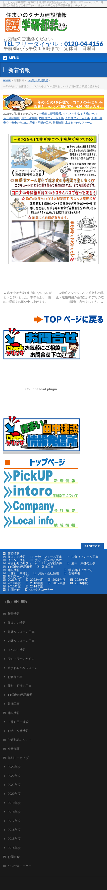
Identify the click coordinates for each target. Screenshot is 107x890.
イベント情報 (71, 113)
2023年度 (14, 579)
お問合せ (14, 589)
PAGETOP (92, 546)
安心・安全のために (15, 122)
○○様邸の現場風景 (38, 80)
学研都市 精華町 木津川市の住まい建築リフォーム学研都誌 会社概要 (40, 506)
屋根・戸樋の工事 (40, 122)
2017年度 (59, 583)
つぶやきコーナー (41, 589)
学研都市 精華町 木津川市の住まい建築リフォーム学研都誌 (40, 461)
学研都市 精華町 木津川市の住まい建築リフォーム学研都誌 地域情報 (40, 476)
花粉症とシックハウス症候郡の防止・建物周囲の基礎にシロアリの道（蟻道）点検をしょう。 (80, 297)
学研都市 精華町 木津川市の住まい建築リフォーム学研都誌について (40, 491)
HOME (7, 80)
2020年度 (81, 579)
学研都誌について (80, 570)
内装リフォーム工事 (51, 118)
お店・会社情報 (48, 573)
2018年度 (36, 583)
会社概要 (74, 573)
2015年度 (14, 586)
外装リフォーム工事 (48, 557)
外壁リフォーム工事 (77, 118)
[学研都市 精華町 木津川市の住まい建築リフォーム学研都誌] (35, 29)
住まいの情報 (29, 118)
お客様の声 (87, 113)
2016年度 (81, 583)
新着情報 (58, 122)
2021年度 (59, 579)
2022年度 (36, 579)
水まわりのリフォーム (79, 122)
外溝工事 (96, 118)
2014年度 (36, 586)
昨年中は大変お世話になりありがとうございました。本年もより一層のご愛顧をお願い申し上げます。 (27, 297)
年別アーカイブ (18, 576)
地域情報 (14, 570)
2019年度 (14, 583)
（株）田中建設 (18, 573)
